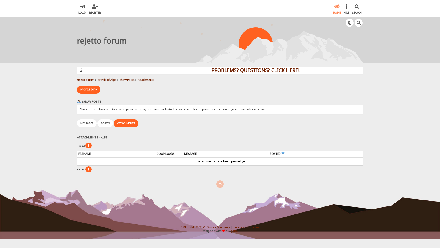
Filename (84, 154)
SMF (184, 227)
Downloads (166, 154)
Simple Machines (218, 227)
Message (190, 154)
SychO (234, 231)
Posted (275, 154)
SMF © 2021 (198, 227)
